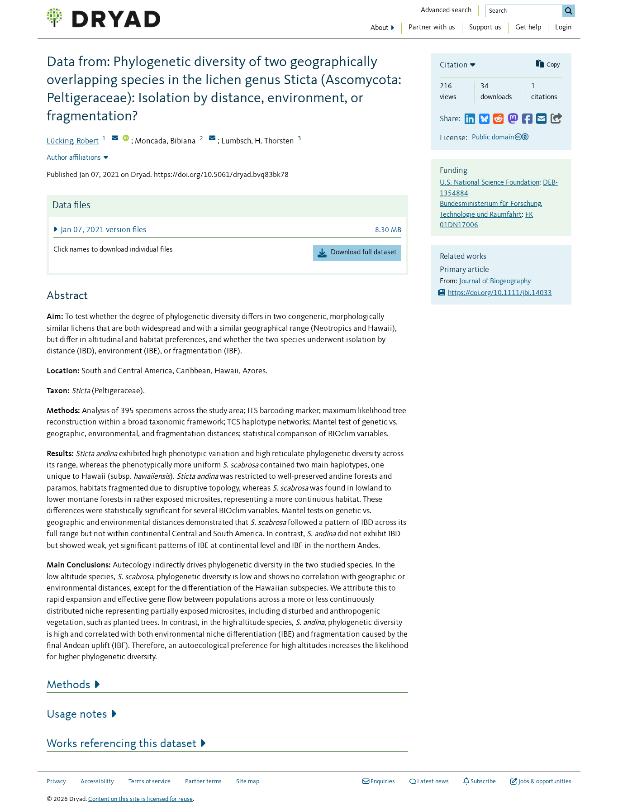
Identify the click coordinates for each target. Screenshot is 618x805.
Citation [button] (454, 65)
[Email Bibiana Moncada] (212, 138)
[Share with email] (541, 119)
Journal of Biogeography (495, 281)
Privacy (56, 781)
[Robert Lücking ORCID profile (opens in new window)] (125, 138)
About (380, 28)
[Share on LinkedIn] (470, 119)
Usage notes (77, 714)
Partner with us (432, 27)
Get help (528, 27)
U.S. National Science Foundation (489, 182)
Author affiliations (74, 158)
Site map (247, 781)
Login (563, 27)
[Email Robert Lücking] (114, 138)
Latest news (433, 781)
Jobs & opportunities (544, 781)
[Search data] (568, 11)
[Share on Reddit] (498, 119)
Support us (485, 27)
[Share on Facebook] (527, 119)
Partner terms (203, 781)
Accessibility (97, 781)
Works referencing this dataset (121, 744)
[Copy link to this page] (556, 119)
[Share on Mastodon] (513, 119)
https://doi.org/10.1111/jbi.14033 (500, 293)
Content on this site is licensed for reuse (140, 799)
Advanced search (446, 10)
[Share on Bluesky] (484, 119)
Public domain (493, 137)
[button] (227, 229)
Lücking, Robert (73, 141)
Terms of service (149, 781)
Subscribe (483, 781)
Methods (68, 685)
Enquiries (383, 781)
